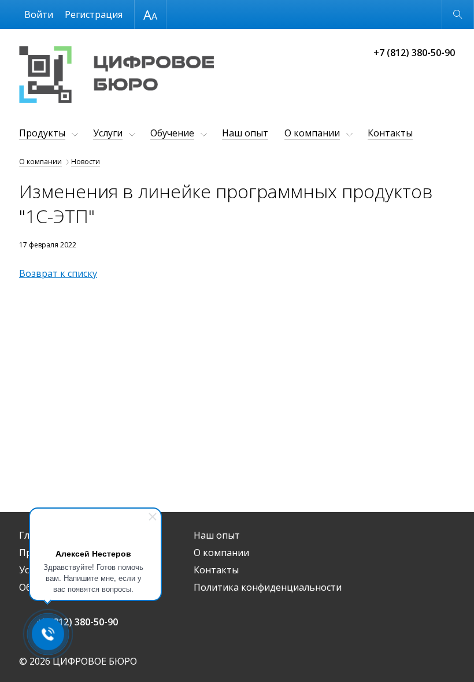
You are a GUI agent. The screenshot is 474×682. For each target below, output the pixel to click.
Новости (85, 161)
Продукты (42, 133)
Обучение (172, 133)
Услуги (108, 133)
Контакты (390, 133)
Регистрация (94, 14)
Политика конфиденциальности (268, 587)
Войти (38, 14)
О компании (312, 133)
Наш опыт (245, 133)
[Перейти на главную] (116, 76)
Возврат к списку (58, 273)
